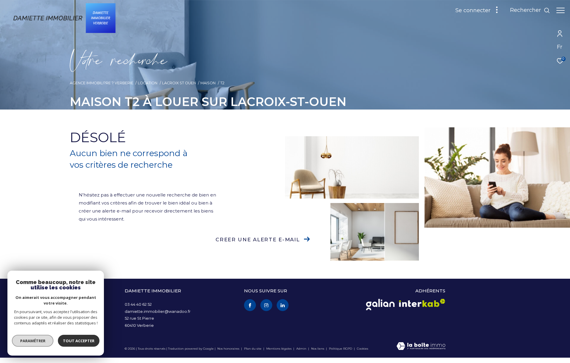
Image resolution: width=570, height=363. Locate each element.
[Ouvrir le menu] (560, 10)
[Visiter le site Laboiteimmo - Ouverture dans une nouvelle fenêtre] (421, 346)
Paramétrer (32, 340)
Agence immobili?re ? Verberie (101, 83)
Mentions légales (279, 349)
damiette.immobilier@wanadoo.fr (158, 311)
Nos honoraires (228, 349)
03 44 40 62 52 (138, 304)
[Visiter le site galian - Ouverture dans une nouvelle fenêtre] (380, 304)
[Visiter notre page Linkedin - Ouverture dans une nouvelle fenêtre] (283, 305)
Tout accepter (78, 340)
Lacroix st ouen (179, 83)
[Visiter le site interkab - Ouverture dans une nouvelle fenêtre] (422, 303)
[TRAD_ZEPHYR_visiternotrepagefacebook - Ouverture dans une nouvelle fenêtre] (250, 305)
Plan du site (253, 349)
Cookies (362, 349)
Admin (301, 349)
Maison (208, 83)
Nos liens (318, 349)
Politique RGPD (340, 349)
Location (147, 83)
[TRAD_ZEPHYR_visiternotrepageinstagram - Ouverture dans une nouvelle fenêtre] (266, 305)
